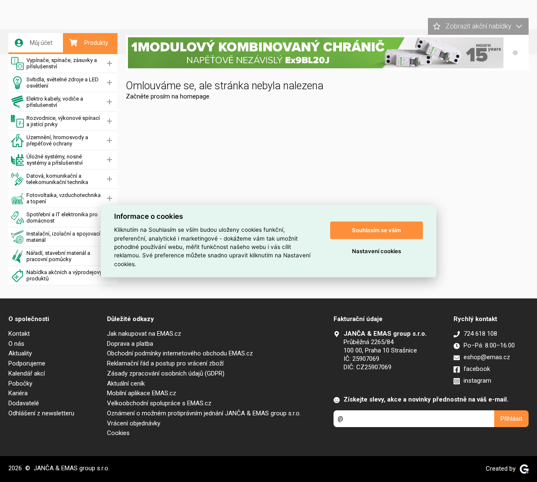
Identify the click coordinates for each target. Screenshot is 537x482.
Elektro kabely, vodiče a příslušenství (54, 102)
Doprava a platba (130, 343)
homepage (194, 96)
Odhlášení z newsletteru (41, 413)
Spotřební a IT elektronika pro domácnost (62, 217)
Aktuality (20, 353)
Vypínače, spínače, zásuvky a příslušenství (61, 63)
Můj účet (41, 42)
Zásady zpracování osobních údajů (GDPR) (165, 373)
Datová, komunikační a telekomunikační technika (57, 179)
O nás (16, 343)
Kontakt (19, 333)
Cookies (118, 433)
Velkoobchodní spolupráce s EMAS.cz (159, 403)
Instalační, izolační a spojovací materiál (63, 237)
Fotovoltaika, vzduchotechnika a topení (63, 198)
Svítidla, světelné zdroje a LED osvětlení (62, 82)
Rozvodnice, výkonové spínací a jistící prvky (63, 121)
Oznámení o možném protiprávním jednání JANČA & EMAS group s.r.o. (204, 413)
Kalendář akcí (26, 373)
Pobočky (20, 383)
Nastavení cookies (376, 251)
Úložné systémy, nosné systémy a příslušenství (54, 159)
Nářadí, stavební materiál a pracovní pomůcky (58, 256)
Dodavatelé (23, 403)
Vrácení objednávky (133, 423)
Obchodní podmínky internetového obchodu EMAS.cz (180, 353)
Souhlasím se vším (376, 230)
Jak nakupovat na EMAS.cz (144, 333)
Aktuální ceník (126, 383)
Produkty (96, 42)
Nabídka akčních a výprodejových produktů (67, 275)
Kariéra (18, 393)
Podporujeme (26, 363)
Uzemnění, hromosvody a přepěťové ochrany (57, 140)
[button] (515, 52)
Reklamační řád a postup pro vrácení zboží (165, 363)
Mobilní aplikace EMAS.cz (141, 393)
